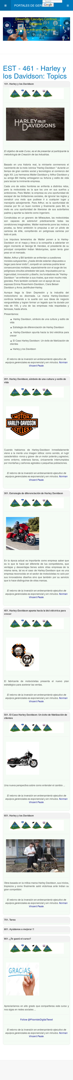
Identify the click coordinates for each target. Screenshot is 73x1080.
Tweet (50, 1019)
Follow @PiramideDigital (33, 1019)
